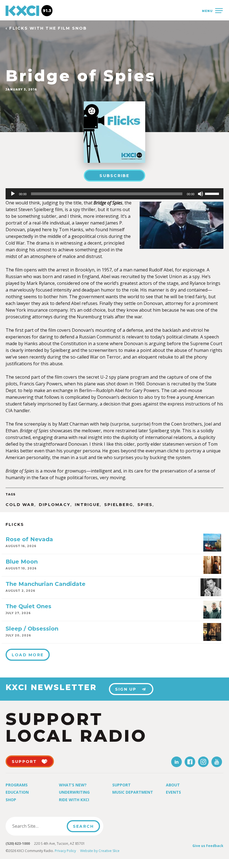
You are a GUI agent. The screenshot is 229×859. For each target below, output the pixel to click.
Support (121, 785)
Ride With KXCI (74, 799)
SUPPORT (24, 761)
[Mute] (200, 194)
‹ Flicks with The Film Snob (46, 28)
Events (173, 792)
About (173, 785)
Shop (11, 799)
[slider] (213, 193)
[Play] (13, 194)
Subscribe (114, 175)
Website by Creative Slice (100, 850)
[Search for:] (38, 826)
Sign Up (126, 689)
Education (17, 792)
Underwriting (74, 792)
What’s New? (73, 785)
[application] (114, 193)
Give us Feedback (207, 845)
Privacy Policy (65, 850)
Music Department (132, 792)
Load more (28, 654)
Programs (17, 785)
